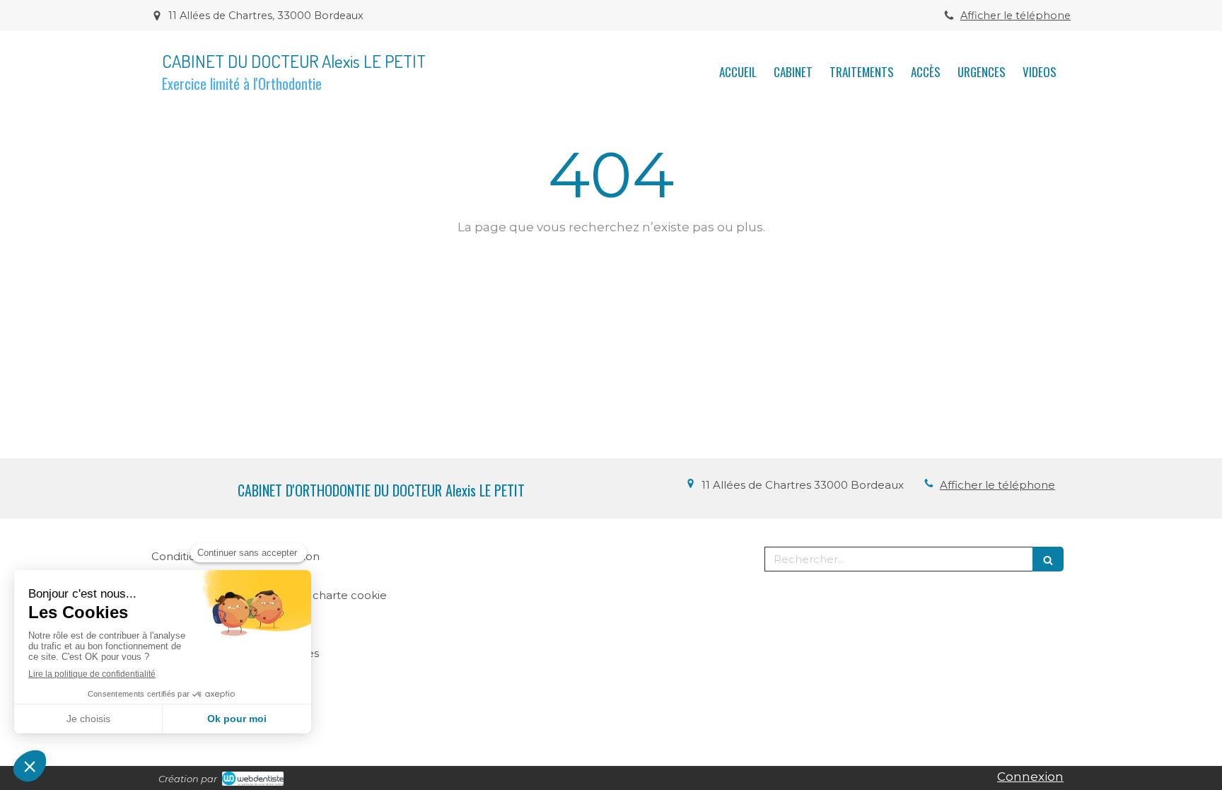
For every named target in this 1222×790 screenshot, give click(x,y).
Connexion (1030, 776)
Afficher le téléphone (1015, 15)
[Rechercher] (1048, 559)
